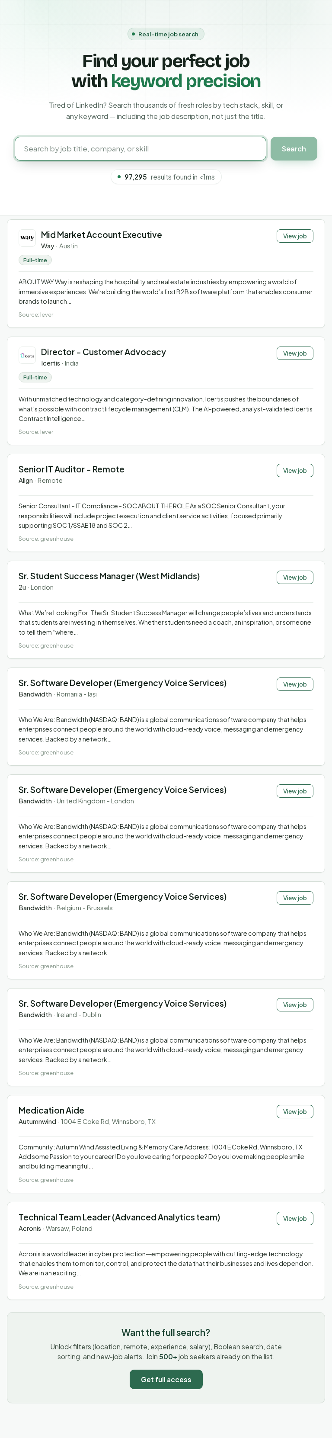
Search (294, 148)
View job (295, 236)
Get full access (166, 1379)
